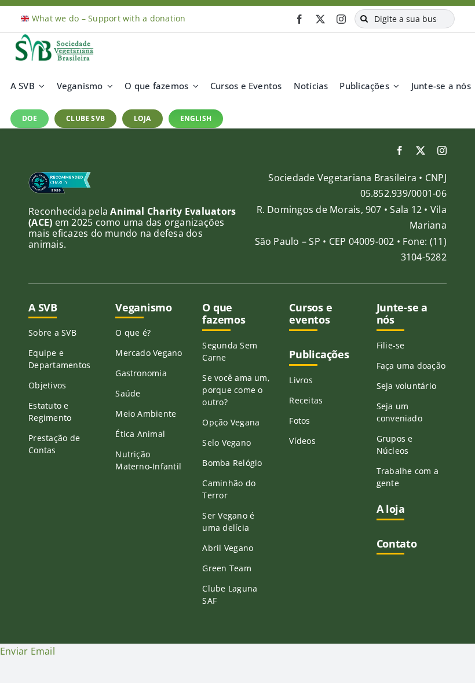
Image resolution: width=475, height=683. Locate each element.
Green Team (226, 568)
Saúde (127, 393)
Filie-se (391, 345)
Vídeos (302, 440)
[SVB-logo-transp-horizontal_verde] (54, 37)
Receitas (306, 400)
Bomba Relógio (232, 462)
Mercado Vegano (148, 352)
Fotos (299, 420)
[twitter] (320, 19)
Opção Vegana (231, 422)
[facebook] (299, 19)
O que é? (133, 332)
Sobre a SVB (52, 332)
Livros (300, 379)
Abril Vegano (227, 547)
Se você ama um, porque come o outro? (236, 389)
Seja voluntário (407, 385)
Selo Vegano (226, 442)
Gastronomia (141, 373)
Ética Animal (140, 433)
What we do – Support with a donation (109, 18)
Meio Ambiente (145, 413)
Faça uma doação (411, 365)
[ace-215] (59, 176)
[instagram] (341, 19)
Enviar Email (27, 651)
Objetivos (47, 385)
